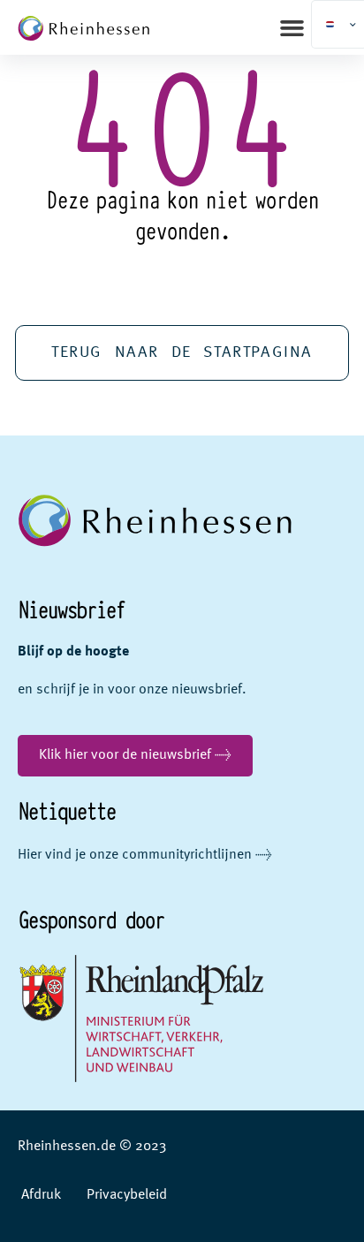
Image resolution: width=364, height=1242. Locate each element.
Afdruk (41, 1195)
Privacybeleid (127, 1195)
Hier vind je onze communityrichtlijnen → (145, 855)
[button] (292, 27)
